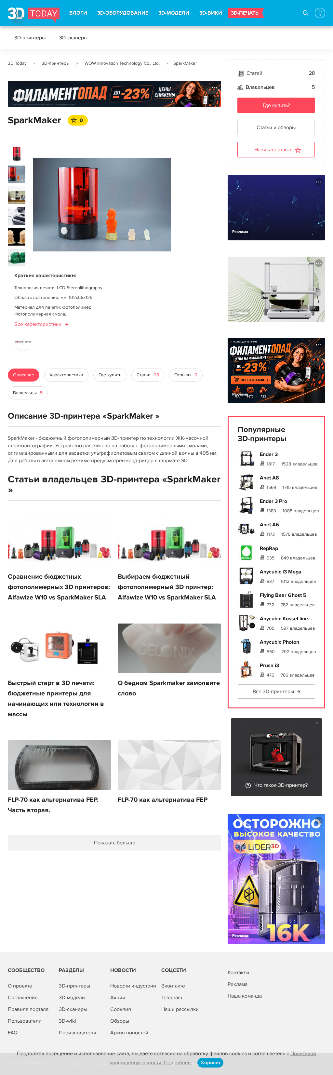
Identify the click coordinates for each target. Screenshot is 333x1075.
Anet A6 (269, 524)
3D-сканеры (73, 37)
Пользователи (25, 1021)
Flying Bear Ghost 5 (283, 595)
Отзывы (185, 375)
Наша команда (245, 996)
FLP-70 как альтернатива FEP (162, 800)
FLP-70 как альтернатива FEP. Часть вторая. (53, 805)
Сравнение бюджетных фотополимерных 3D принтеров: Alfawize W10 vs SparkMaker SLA (59, 587)
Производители (77, 1032)
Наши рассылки (180, 1009)
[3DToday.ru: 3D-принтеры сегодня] (34, 16)
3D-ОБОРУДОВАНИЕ (122, 13)
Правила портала (28, 1009)
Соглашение (23, 997)
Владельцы (28, 393)
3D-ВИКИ (210, 13)
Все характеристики (37, 324)
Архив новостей (129, 1032)
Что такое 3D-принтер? (281, 785)
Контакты (238, 972)
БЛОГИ (78, 13)
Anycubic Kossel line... (286, 618)
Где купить (110, 375)
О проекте (20, 986)
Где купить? (276, 105)
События (120, 1009)
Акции (117, 997)
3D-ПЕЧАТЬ (245, 13)
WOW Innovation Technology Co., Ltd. (122, 63)
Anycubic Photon (279, 642)
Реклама (20, 98)
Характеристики (66, 375)
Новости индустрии (133, 986)
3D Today (17, 63)
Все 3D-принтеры (273, 691)
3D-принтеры (30, 37)
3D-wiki (67, 1021)
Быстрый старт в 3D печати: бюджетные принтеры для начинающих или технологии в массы (56, 698)
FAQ (13, 1032)
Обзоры (119, 1021)
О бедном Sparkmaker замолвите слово (169, 688)
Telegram (171, 997)
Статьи (148, 375)
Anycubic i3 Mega (280, 572)
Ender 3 (269, 454)
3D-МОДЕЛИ (173, 13)
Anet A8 (269, 478)
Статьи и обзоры (276, 127)
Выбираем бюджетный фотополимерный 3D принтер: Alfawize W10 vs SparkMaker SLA (167, 587)
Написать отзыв (272, 149)
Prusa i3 (269, 665)
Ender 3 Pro (273, 501)
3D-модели (72, 997)
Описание (23, 375)
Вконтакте (173, 986)
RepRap (269, 548)
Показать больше (114, 843)
